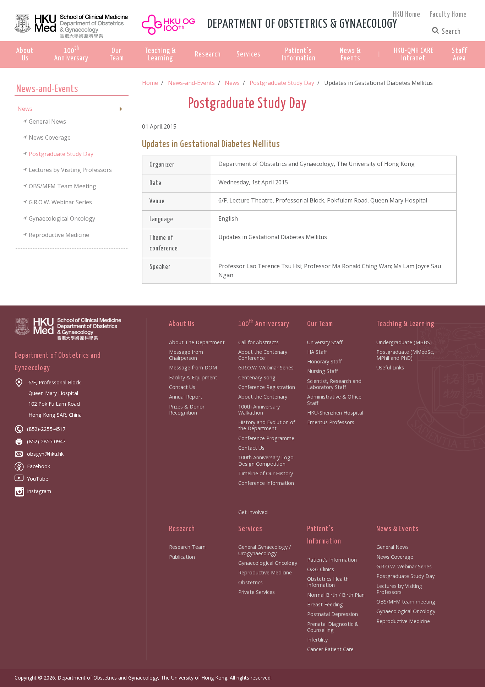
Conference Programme (266, 438)
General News (392, 546)
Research (182, 528)
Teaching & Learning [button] (160, 54)
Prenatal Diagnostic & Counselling (333, 627)
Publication (182, 556)
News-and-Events (191, 83)
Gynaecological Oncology (267, 562)
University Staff (325, 342)
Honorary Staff (324, 361)
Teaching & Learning (405, 324)
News (232, 83)
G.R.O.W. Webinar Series (266, 367)
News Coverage (394, 556)
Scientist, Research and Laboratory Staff (334, 384)
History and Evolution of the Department (266, 425)
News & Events (397, 528)
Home (150, 83)
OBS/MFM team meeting (405, 601)
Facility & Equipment (193, 377)
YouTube (37, 478)
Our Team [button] (116, 54)
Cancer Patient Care (330, 649)
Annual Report (185, 396)
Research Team (187, 546)
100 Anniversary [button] (71, 53)
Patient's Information (332, 559)
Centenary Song (257, 377)
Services (250, 528)
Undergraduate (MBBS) (404, 342)
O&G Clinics (320, 569)
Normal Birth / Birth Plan (336, 594)
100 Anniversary (263, 324)
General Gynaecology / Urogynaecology (264, 549)
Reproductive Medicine (265, 572)
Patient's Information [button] (299, 54)
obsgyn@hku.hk (45, 453)
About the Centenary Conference (262, 354)
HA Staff (317, 351)
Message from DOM (193, 367)
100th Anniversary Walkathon (259, 409)
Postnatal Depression (332, 614)
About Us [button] (25, 54)
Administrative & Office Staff (334, 399)
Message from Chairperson (186, 354)
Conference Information (266, 483)
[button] (413, 54)
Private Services (256, 592)
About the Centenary (262, 396)
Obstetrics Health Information (328, 581)
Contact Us (182, 387)
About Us (182, 324)
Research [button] (208, 54)
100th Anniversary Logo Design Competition (266, 460)
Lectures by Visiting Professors (399, 589)
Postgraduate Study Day (282, 83)
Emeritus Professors (330, 422)
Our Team (320, 324)
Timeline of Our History (265, 473)
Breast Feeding (325, 604)
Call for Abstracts (258, 342)
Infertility (317, 639)
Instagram (39, 491)
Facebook (38, 466)
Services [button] (248, 54)
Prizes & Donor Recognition (187, 409)
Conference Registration (266, 387)
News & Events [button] (350, 54)
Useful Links (390, 367)
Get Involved (253, 512)
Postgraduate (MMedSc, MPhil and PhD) (405, 354)
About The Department (197, 342)
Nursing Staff (322, 371)
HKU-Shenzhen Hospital (335, 412)
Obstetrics (250, 582)
